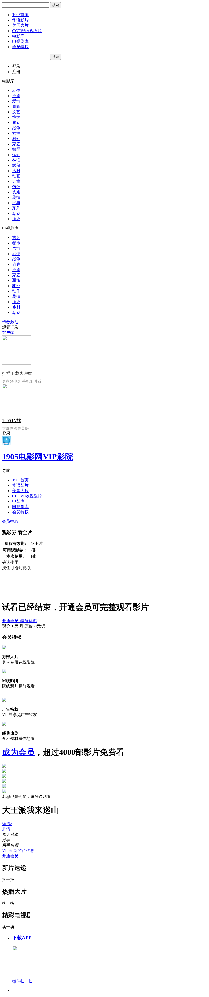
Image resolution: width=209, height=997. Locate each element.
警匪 (16, 149)
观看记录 (10, 327)
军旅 (16, 280)
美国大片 (20, 25)
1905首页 (20, 14)
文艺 (16, 112)
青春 (16, 122)
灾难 (16, 192)
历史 (16, 219)
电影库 (18, 36)
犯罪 (16, 286)
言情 (16, 248)
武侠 (16, 165)
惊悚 (16, 117)
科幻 (16, 138)
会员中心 (10, 521)
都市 (16, 243)
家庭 (16, 144)
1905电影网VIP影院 (37, 456)
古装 (16, 237)
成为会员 (18, 752)
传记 (16, 187)
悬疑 (16, 213)
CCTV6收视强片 (27, 31)
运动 (16, 154)
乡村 (16, 170)
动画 (16, 176)
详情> (7, 824)
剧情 (16, 197)
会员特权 (20, 47)
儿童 (16, 181)
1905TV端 (11, 420)
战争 (16, 128)
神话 (16, 160)
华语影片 (20, 20)
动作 (16, 90)
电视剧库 (20, 41)
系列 (16, 208)
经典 (16, 203)
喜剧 (16, 96)
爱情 (16, 101)
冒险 (16, 106)
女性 (16, 133)
